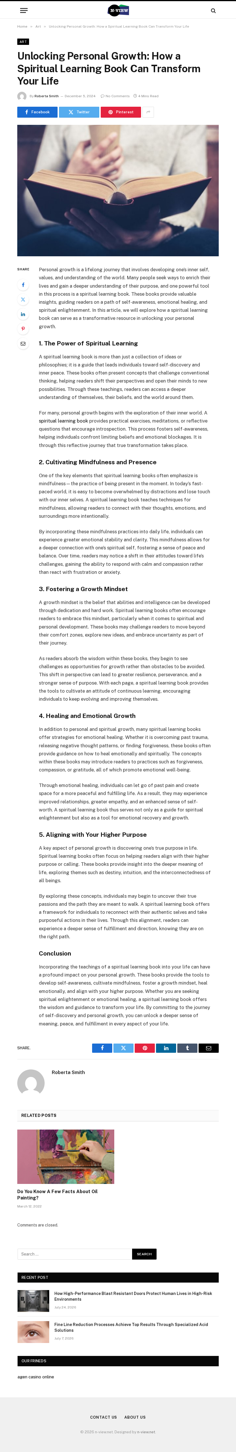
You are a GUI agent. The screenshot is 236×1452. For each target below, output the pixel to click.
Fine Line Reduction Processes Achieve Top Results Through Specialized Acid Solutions (131, 1327)
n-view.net (146, 1432)
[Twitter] (23, 299)
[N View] (118, 10)
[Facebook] (23, 285)
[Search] (213, 10)
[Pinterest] (23, 329)
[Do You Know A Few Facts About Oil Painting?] (65, 1157)
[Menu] (24, 10)
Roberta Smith (47, 96)
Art (23, 41)
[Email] (23, 343)
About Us (135, 1417)
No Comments (118, 96)
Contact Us (103, 1417)
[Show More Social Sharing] (148, 112)
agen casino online (36, 1376)
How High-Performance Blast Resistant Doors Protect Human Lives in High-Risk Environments (133, 1296)
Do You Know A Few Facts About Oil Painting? (57, 1195)
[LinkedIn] (23, 314)
